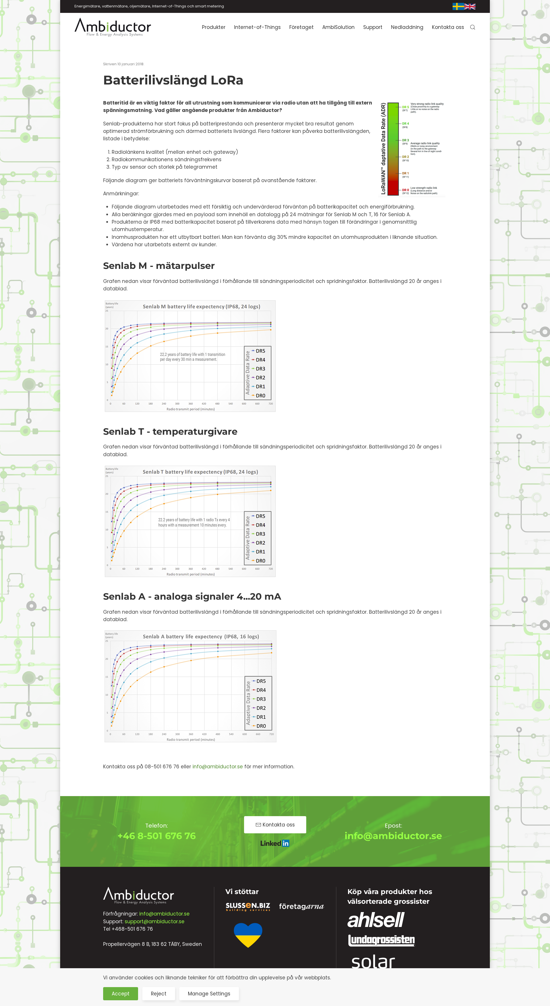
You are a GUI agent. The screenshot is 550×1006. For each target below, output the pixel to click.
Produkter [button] (213, 27)
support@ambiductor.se (154, 921)
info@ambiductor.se (217, 766)
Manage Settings (209, 993)
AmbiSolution (338, 27)
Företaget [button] (301, 27)
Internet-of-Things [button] (257, 27)
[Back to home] (113, 27)
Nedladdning (407, 27)
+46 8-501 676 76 (156, 835)
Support (372, 27)
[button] (473, 27)
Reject (158, 993)
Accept (120, 993)
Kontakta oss (448, 27)
